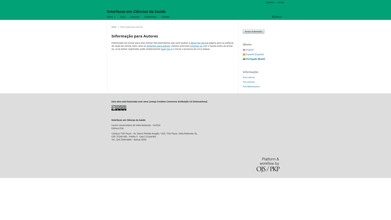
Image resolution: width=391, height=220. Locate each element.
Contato (165, 16)
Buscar (278, 16)
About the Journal (199, 42)
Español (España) (255, 54)
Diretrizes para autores (158, 45)
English (250, 49)
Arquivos (134, 16)
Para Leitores (249, 77)
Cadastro (270, 2)
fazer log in (167, 49)
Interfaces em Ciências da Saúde (136, 11)
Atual (123, 16)
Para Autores (249, 82)
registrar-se (196, 45)
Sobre (110, 16)
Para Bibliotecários (251, 86)
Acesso (281, 2)
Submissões (150, 16)
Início (113, 27)
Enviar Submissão (253, 31)
